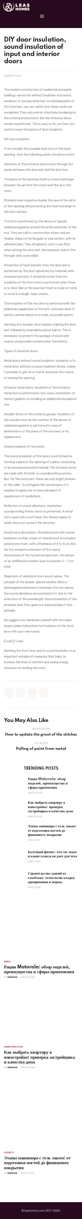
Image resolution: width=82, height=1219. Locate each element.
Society (9, 1152)
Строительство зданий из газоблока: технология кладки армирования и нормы (51, 878)
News (7, 961)
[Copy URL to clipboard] (44, 693)
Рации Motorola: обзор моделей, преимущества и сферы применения (47, 783)
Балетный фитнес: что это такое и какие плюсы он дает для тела (52, 854)
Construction (13, 1047)
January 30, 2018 (41, 729)
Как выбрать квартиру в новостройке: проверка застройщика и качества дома (50, 807)
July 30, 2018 (41, 743)
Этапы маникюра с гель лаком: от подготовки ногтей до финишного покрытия (52, 830)
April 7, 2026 (34, 840)
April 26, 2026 (35, 793)
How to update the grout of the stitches (41, 734)
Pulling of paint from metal (41, 749)
